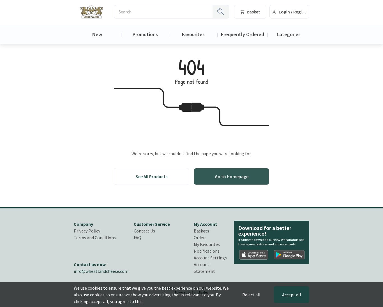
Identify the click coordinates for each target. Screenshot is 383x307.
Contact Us (144, 231)
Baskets (201, 231)
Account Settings (210, 258)
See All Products (151, 176)
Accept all (291, 294)
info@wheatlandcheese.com (101, 271)
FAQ (137, 237)
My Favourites (207, 244)
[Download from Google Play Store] (289, 255)
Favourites (193, 34)
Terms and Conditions (95, 237)
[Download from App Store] (253, 255)
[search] (221, 11)
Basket (253, 12)
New (97, 34)
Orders (200, 237)
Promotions (145, 34)
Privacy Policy (87, 231)
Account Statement (204, 268)
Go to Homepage (231, 176)
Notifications (207, 251)
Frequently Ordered (242, 34)
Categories (289, 34)
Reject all (251, 294)
